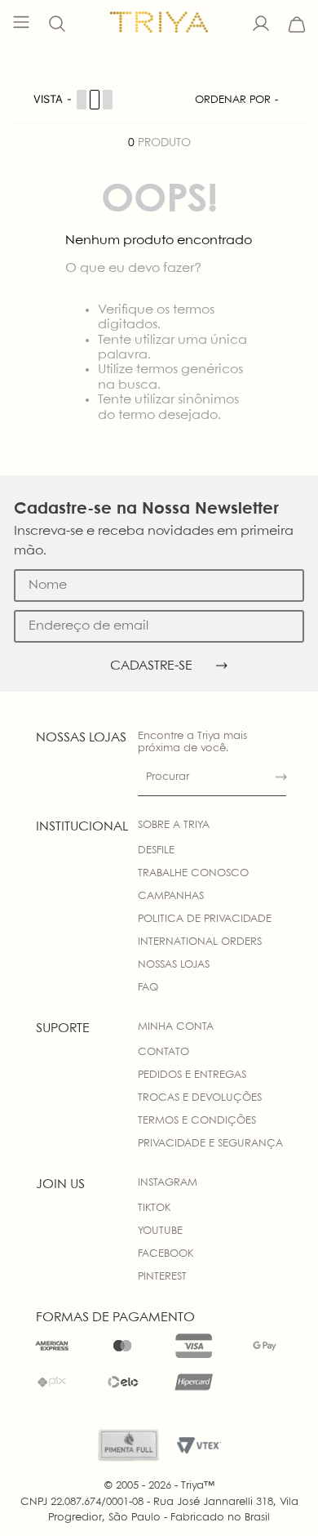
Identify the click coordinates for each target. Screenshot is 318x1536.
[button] (57, 24)
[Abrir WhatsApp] (277, 1495)
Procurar (167, 777)
